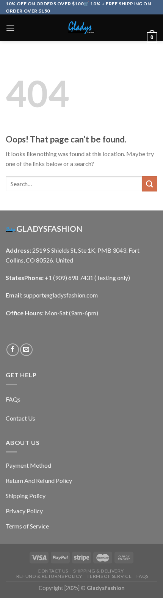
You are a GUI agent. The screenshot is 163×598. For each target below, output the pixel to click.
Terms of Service (109, 576)
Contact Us (53, 571)
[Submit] (149, 183)
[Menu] (10, 28)
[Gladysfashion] (81, 27)
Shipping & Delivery (98, 571)
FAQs (142, 576)
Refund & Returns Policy (49, 576)
